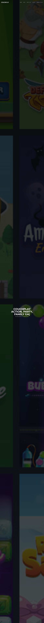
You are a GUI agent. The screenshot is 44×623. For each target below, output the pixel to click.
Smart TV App (29, 2)
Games (24, 2)
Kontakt (33, 2)
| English (40, 2)
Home (21, 2)
